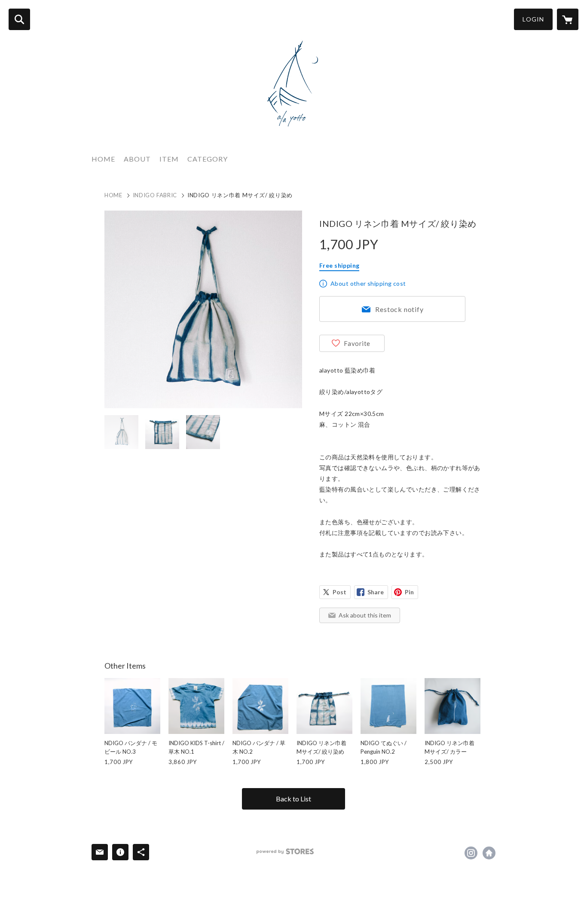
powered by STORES (285, 851)
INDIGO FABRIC (155, 195)
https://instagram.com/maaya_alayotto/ (471, 853)
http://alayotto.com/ (489, 853)
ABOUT (137, 159)
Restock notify (399, 309)
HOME (103, 159)
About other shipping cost (368, 283)
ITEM (169, 159)
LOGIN (533, 19)
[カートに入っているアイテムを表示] (567, 19)
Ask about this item (365, 615)
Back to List (293, 799)
